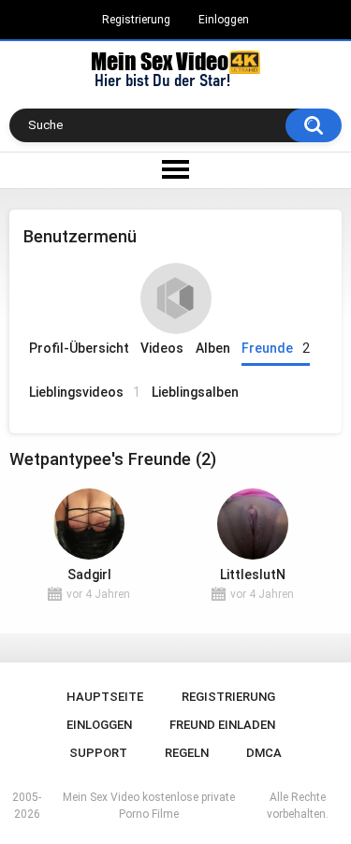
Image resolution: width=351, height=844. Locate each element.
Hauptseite (104, 697)
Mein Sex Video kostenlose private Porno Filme (149, 806)
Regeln (187, 753)
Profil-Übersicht (79, 348)
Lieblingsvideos (84, 392)
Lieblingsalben (195, 392)
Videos (161, 348)
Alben (213, 348)
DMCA (264, 753)
